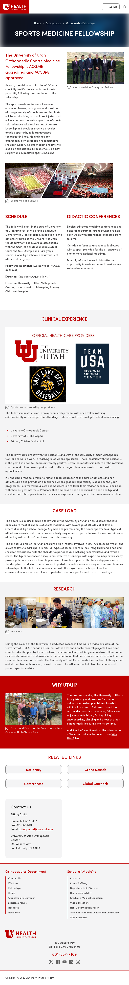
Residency (33, 769)
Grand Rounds (95, 769)
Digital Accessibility (81, 893)
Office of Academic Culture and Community (94, 912)
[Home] (14, 7)
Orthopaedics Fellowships (80, 23)
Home (37, 23)
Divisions (13, 883)
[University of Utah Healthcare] (64, 934)
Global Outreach (95, 783)
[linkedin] (71, 962)
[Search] (124, 6)
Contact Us (14, 878)
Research (13, 907)
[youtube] (64, 962)
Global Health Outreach (21, 897)
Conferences (33, 783)
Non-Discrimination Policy (84, 907)
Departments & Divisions (84, 888)
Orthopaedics (53, 23)
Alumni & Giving (78, 883)
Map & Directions (80, 902)
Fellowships (14, 888)
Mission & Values (17, 902)
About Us (75, 878)
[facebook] (58, 962)
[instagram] (78, 962)
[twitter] (51, 962)
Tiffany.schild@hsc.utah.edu (36, 829)
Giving (11, 893)
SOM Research (78, 917)
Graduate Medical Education (86, 897)
